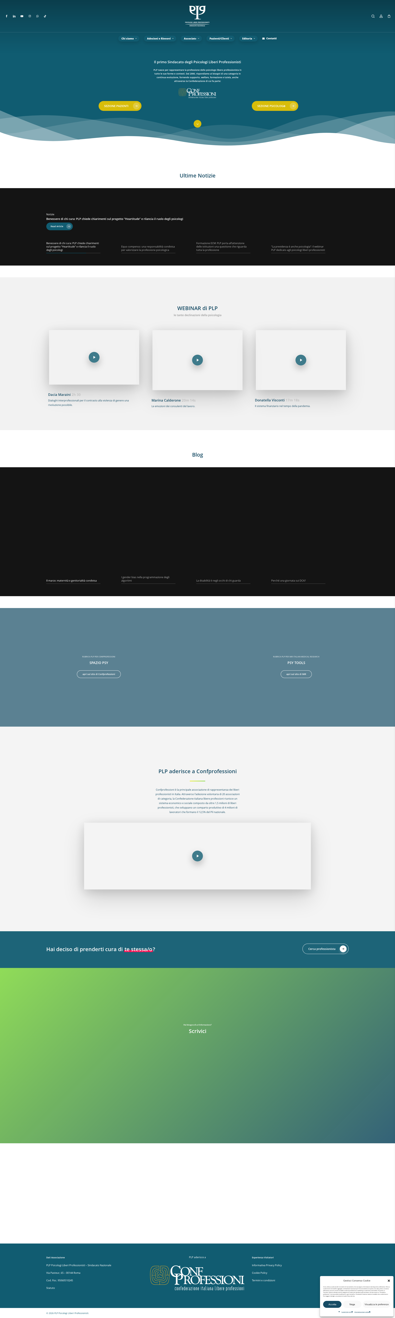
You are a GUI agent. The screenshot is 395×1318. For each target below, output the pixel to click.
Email (108, 1109)
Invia (112, 1183)
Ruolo (107, 1092)
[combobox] (197, 1100)
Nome (107, 1083)
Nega (352, 1304)
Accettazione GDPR (116, 1154)
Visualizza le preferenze (377, 1304)
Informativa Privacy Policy (267, 1265)
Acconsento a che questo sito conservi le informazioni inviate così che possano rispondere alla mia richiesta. (171, 1160)
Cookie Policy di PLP (347, 1312)
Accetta (332, 1304)
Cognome (166, 1083)
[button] (388, 1280)
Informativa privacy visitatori (362, 1312)
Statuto (50, 1288)
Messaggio (111, 1126)
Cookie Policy (259, 1273)
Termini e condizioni (263, 1280)
